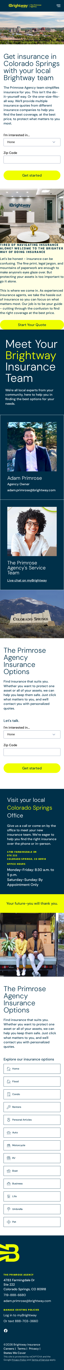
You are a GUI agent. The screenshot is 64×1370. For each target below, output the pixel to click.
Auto (15, 1132)
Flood (15, 1081)
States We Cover (15, 1353)
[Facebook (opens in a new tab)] (6, 1331)
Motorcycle (18, 1145)
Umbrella (17, 1209)
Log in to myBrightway (20, 1315)
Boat (15, 1170)
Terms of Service (40, 1359)
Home (15, 1068)
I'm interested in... (17, 135)
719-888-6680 (15, 1295)
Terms (21, 1348)
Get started (32, 175)
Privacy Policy (19, 1359)
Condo (16, 1094)
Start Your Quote (32, 324)
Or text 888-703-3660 (21, 1321)
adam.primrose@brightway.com (31, 490)
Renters (16, 1107)
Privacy (34, 1348)
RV (13, 1158)
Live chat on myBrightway (27, 580)
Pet (14, 1221)
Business (17, 1183)
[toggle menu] (58, 6)
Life (14, 1196)
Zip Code (10, 153)
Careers (9, 1348)
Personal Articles (22, 1119)
